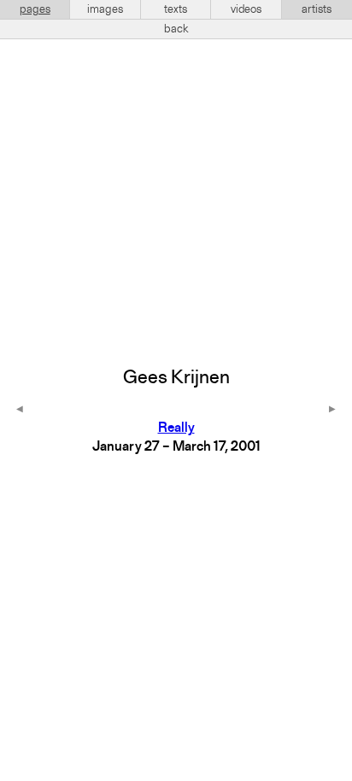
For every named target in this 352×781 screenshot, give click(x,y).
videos (246, 9)
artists (316, 9)
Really (176, 428)
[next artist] (332, 410)
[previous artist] (19, 410)
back (176, 29)
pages (35, 9)
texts (175, 9)
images (105, 9)
